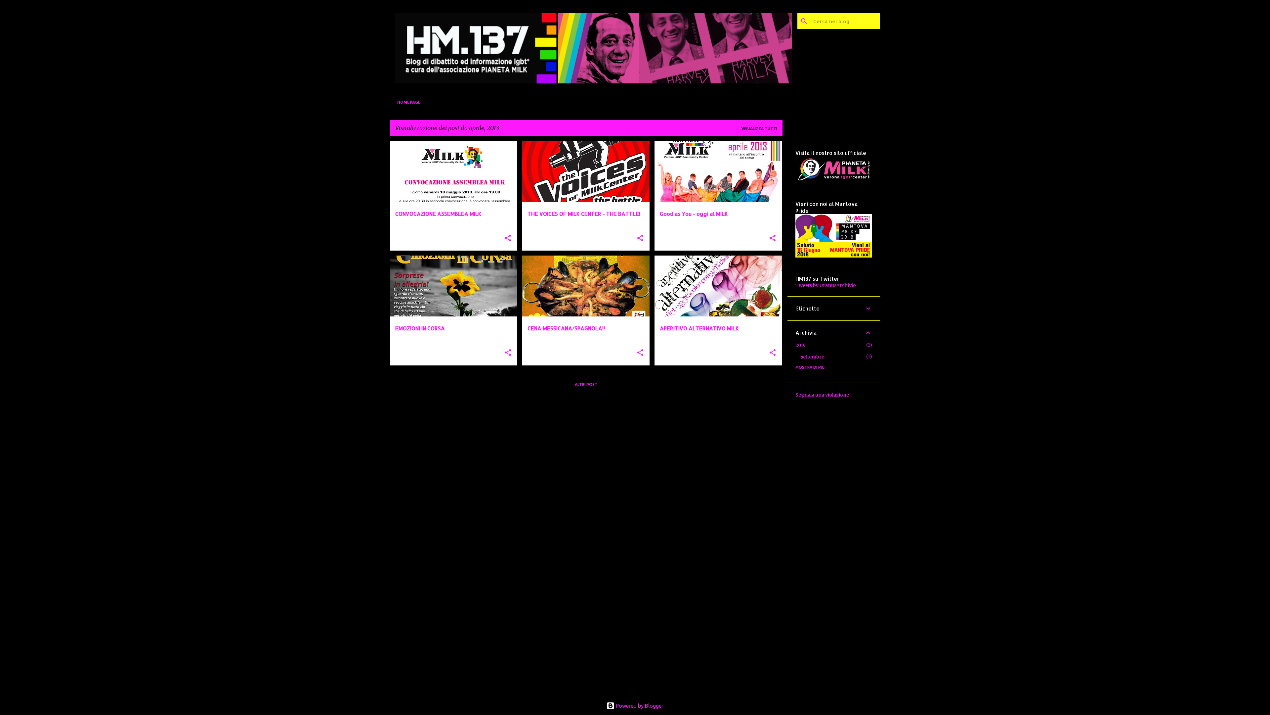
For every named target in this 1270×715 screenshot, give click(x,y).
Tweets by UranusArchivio (825, 285)
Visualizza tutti (759, 128)
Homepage (409, 102)
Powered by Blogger (638, 706)
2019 (800, 345)
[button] (508, 238)
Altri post (586, 384)
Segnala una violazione (822, 395)
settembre (812, 357)
